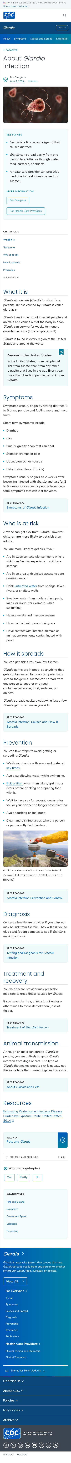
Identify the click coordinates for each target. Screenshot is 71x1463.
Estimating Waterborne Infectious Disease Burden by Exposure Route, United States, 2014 (32, 1116)
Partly (23, 1177)
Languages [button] (12, 1410)
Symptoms (20, 38)
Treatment (11, 1330)
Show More (9, 277)
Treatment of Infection (28, 1027)
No (37, 1177)
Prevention (9, 270)
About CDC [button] (12, 1391)
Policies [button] (9, 1400)
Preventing (12, 1231)
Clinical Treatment (16, 1357)
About (6, 38)
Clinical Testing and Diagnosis (23, 1351)
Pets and (15, 1201)
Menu (61, 28)
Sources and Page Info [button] (24, 1157)
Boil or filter (14, 783)
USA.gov (22, 1454)
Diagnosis (61, 38)
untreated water (25, 586)
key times (13, 768)
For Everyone (18, 200)
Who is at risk (10, 254)
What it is (9, 239)
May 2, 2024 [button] (17, 81)
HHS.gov (8, 1454)
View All (12, 1281)
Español (33, 81)
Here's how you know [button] (15, 6)
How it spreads (11, 262)
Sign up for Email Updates (26, 1370)
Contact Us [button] (12, 1381)
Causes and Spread (41, 38)
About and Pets (23, 1087)
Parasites (12, 50)
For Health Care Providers (26, 211)
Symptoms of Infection (28, 507)
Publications (12, 1336)
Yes (9, 1177)
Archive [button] (9, 1420)
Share (61, 1157)
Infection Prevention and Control (35, 898)
